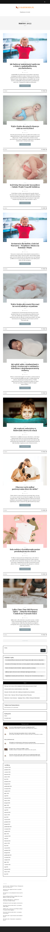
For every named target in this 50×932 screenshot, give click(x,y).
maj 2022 (6, 838)
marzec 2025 (7, 776)
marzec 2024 (7, 800)
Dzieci (25, 124)
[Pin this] (46, 91)
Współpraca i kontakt (25, 12)
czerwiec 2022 (7, 836)
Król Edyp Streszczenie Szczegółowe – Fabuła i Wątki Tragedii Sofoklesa (25, 186)
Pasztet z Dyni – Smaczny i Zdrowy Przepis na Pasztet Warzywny (18, 695)
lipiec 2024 (6, 793)
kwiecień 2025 (7, 774)
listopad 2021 (7, 852)
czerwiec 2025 (7, 772)
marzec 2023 (7, 814)
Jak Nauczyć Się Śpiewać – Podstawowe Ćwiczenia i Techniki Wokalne (11, 900)
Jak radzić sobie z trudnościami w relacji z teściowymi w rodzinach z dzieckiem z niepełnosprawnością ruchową (25, 367)
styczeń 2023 (7, 819)
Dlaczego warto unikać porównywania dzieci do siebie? (25, 488)
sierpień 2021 (7, 859)
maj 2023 (6, 810)
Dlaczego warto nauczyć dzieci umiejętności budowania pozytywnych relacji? (20, 686)
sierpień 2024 (7, 791)
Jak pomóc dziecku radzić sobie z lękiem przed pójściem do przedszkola (19, 692)
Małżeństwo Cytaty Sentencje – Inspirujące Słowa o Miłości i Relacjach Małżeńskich (22, 697)
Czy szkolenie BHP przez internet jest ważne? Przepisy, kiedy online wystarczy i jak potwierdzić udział (25, 660)
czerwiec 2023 (7, 807)
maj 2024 (6, 795)
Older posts (25, 640)
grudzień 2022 (7, 821)
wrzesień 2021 (7, 857)
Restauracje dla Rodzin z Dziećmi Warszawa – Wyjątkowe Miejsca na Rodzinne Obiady (25, 245)
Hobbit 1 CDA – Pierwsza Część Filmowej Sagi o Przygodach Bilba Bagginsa (13, 909)
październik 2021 (7, 855)
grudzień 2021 (7, 850)
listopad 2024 (7, 783)
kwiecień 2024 (7, 798)
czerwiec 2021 (7, 864)
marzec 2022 (7, 843)
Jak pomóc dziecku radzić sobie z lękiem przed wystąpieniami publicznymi (24, 754)
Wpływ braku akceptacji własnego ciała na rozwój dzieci (25, 127)
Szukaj (5, 647)
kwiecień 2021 (7, 869)
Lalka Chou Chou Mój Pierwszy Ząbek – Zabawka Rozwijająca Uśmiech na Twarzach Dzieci (25, 611)
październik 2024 (8, 786)
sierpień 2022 (7, 831)
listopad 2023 (7, 802)
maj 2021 (6, 866)
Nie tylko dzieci (7, 718)
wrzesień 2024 (7, 788)
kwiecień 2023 (7, 812)
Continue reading (25, 85)
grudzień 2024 (7, 781)
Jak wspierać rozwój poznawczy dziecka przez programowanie (22, 742)
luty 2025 (6, 779)
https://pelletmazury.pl (9, 739)
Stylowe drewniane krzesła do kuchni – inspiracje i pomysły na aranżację (20, 667)
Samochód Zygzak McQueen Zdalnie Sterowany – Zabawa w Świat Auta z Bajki (13, 897)
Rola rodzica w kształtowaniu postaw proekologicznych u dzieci (25, 550)
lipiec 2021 (6, 862)
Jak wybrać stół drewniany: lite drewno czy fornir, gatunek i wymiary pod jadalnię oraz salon (24, 664)
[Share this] (41, 91)
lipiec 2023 (6, 805)
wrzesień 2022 (7, 829)
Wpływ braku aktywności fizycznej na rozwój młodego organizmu (25, 305)
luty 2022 (6, 845)
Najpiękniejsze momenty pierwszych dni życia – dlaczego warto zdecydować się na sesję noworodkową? (25, 675)
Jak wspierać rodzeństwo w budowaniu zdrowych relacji (25, 429)
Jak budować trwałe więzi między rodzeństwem (12, 903)
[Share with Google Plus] (44, 91)
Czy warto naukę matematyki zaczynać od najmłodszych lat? (22, 727)
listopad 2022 (7, 824)
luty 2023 (6, 817)
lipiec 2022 (6, 833)
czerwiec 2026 (7, 767)
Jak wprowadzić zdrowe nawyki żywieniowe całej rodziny (16, 689)
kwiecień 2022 (7, 840)
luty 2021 (6, 874)
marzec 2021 (7, 871)
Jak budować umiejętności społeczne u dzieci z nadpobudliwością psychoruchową (25, 66)
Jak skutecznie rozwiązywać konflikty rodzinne (19, 748)
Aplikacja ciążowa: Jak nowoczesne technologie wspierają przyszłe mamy (20, 671)
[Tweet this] (43, 91)
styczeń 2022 (7, 848)
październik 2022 (8, 826)
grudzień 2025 (7, 769)
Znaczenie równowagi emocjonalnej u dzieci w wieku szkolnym (22, 733)
